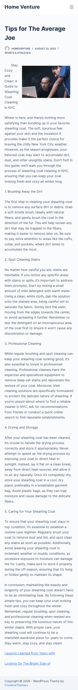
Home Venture (22, 7)
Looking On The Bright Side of (27, 663)
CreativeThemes (16, 685)
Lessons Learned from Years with (30, 653)
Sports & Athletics (18, 52)
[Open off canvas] (71, 7)
